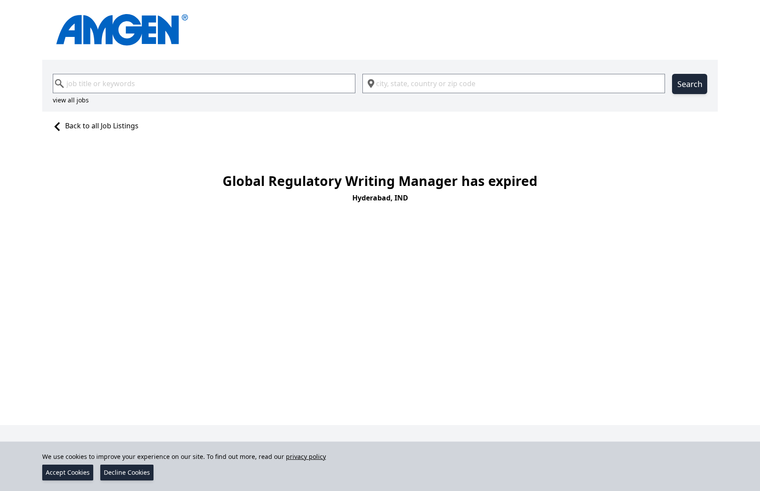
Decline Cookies (127, 472)
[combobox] (204, 83)
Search (689, 84)
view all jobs (71, 100)
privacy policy (306, 456)
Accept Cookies (68, 472)
